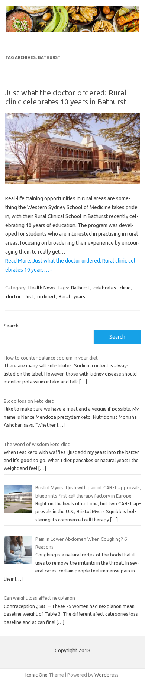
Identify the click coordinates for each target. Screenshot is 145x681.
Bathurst (80, 287)
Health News (41, 287)
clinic (125, 287)
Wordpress (106, 674)
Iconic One (36, 674)
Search (11, 325)
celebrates (104, 287)
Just (29, 296)
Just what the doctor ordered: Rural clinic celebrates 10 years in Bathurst (65, 97)
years (79, 296)
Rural (64, 296)
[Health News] (72, 30)
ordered (46, 296)
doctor (13, 296)
